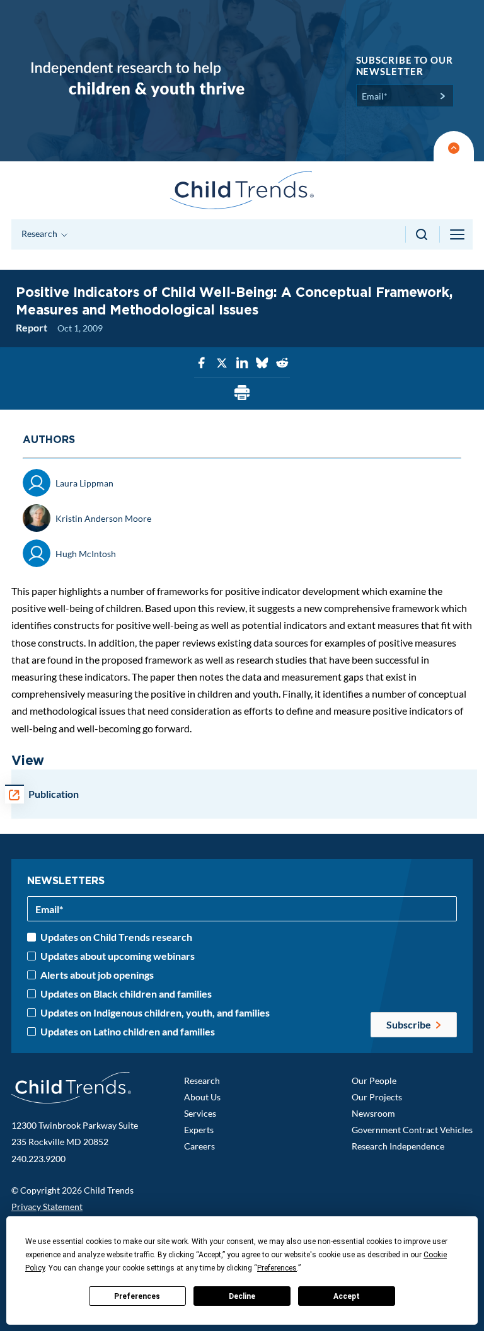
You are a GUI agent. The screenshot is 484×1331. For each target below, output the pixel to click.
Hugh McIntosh (85, 553)
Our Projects (377, 1097)
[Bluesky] (262, 363)
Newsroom (373, 1113)
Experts (199, 1129)
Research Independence (398, 1146)
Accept (346, 1296)
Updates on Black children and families (126, 994)
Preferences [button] (277, 1268)
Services (200, 1113)
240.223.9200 (38, 1158)
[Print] (242, 393)
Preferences (137, 1296)
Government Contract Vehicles (412, 1129)
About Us (202, 1097)
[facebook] (201, 363)
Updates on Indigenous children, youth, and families (155, 1012)
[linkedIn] (242, 363)
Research (202, 1080)
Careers (199, 1146)
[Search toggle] (422, 234)
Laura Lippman (84, 483)
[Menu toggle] (458, 234)
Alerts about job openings (97, 975)
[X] (221, 363)
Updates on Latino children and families (127, 1031)
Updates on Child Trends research (116, 937)
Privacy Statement (47, 1206)
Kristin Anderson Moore (103, 518)
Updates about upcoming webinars (117, 956)
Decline (242, 1296)
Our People (374, 1080)
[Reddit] (282, 363)
